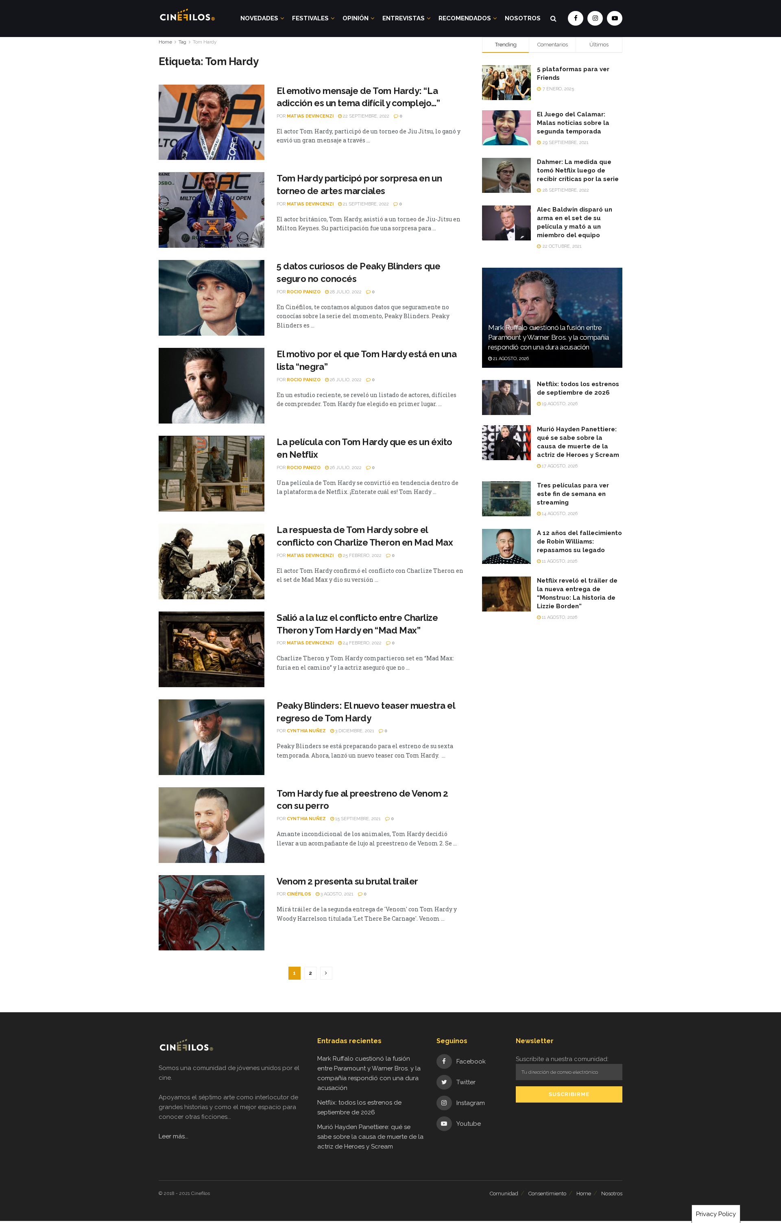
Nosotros (523, 18)
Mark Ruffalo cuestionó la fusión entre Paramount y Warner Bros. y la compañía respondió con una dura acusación (548, 337)
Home (165, 42)
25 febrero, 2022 (362, 555)
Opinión (356, 18)
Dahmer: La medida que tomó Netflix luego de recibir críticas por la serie (578, 170)
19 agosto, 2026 (559, 403)
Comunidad (504, 1193)
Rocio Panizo (304, 292)
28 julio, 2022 (345, 292)
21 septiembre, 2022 (365, 204)
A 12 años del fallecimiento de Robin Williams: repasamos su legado (579, 541)
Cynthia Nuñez (306, 731)
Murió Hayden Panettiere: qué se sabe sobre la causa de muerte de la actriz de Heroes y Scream (370, 1136)
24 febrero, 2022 (362, 643)
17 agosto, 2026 (559, 466)
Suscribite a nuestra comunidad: (562, 1059)
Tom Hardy (205, 42)
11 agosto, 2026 (559, 561)
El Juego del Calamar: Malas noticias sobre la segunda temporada (573, 123)
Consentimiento (547, 1193)
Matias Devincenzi (310, 116)
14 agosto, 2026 (559, 513)
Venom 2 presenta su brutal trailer (347, 881)
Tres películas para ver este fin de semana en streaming (573, 494)
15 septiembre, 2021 (357, 818)
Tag (182, 42)
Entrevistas (403, 18)
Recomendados (464, 18)
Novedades (259, 18)
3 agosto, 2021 (336, 894)
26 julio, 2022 (345, 379)
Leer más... (173, 1136)
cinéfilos (299, 894)
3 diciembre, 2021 (354, 731)
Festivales (310, 18)
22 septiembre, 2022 (365, 116)
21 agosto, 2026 (510, 358)
